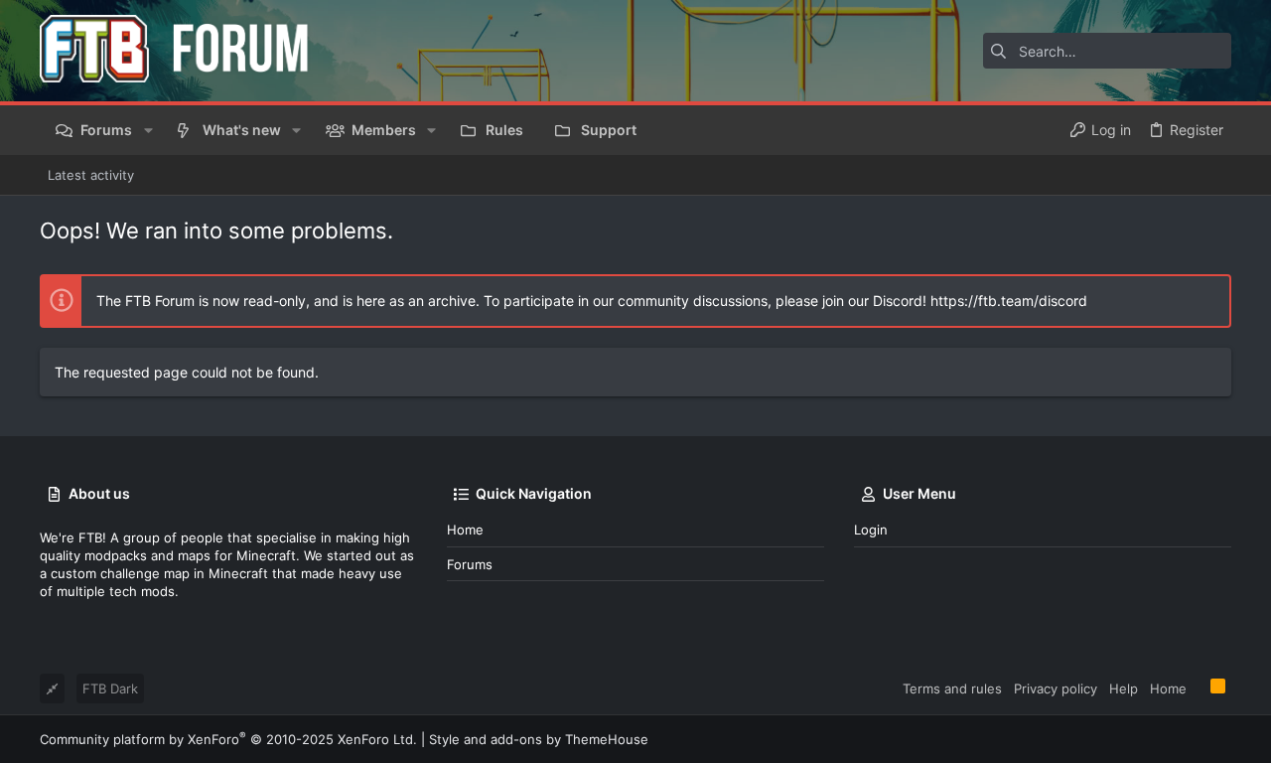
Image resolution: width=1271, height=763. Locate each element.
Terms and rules (952, 688)
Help (1123, 688)
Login (871, 529)
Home (465, 529)
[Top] (1198, 687)
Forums (470, 564)
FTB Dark (110, 688)
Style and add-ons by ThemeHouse (538, 739)
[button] (147, 130)
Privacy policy (1055, 688)
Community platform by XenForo (228, 739)
